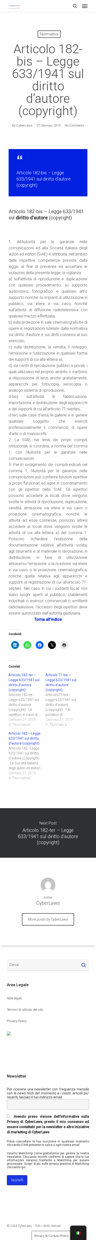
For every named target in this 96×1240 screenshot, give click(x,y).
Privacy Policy (17, 1021)
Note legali (14, 998)
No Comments (74, 125)
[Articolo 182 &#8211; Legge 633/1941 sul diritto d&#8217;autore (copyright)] (27, 755)
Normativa (49, 34)
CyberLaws (24, 125)
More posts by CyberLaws (48, 919)
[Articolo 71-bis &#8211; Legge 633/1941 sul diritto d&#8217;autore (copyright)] (64, 699)
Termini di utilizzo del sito (25, 1009)
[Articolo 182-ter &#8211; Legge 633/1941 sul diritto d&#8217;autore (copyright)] (27, 699)
